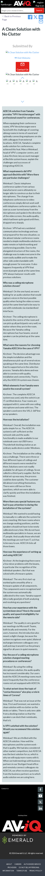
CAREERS (17, 864)
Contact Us (5, 788)
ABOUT (9, 864)
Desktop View (22, 815)
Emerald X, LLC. (22, 853)
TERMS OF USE (21, 871)
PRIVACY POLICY (36, 871)
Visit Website (23, 57)
